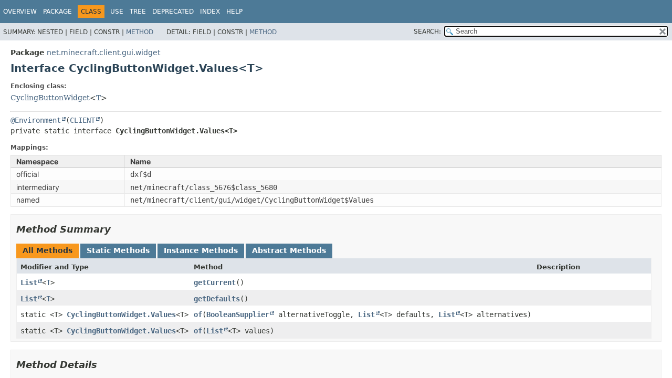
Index (210, 11)
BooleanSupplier (237, 314)
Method (139, 32)
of (198, 314)
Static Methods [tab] (118, 250)
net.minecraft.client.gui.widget (103, 52)
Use (116, 11)
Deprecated (173, 11)
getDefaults (217, 299)
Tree (138, 11)
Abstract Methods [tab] (289, 250)
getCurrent (215, 282)
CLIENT (82, 120)
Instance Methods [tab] (201, 250)
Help (234, 11)
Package (57, 11)
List (28, 282)
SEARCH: (427, 31)
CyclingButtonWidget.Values (121, 314)
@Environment (35, 120)
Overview (20, 11)
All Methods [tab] (47, 250)
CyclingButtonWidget (50, 97)
